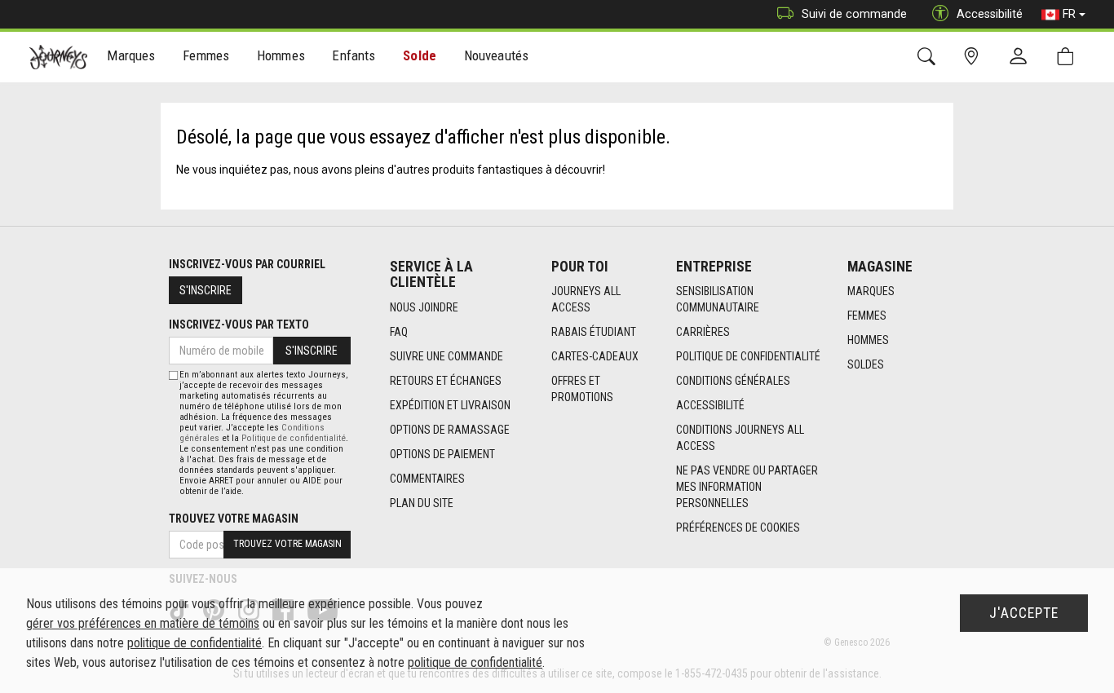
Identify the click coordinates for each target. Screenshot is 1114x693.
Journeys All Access (586, 299)
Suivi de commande (854, 13)
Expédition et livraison (450, 405)
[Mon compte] (1021, 57)
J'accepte (1024, 613)
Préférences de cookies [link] (738, 527)
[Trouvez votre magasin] (974, 56)
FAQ (399, 331)
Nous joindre (424, 307)
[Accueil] (58, 57)
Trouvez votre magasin (233, 518)
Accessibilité (710, 405)
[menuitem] (132, 57)
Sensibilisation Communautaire (717, 299)
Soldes (865, 364)
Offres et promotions (582, 389)
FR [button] (1069, 13)
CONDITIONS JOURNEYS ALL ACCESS (740, 437)
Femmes (866, 315)
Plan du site (421, 503)
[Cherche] (929, 56)
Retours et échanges (446, 380)
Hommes (868, 339)
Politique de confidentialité (748, 356)
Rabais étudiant (593, 331)
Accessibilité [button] (990, 13)
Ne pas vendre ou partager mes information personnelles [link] (747, 487)
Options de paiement (442, 454)
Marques (871, 291)
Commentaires (427, 478)
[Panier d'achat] (1068, 56)
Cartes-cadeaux (595, 356)
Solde (419, 55)
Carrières (703, 331)
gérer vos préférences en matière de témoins (142, 623)
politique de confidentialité (194, 643)
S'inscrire (205, 290)
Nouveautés (496, 55)
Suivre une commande (446, 356)
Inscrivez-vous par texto (239, 324)
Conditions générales (733, 380)
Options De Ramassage (450, 429)
